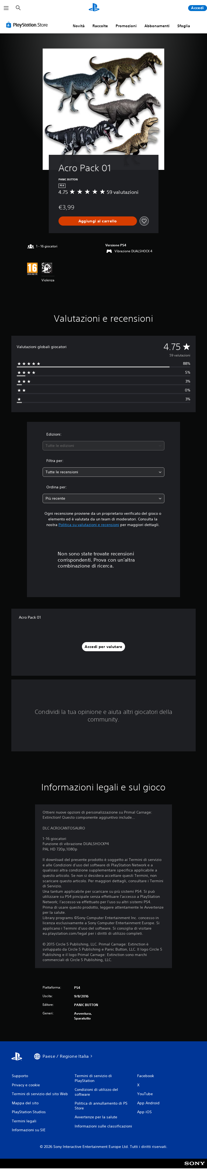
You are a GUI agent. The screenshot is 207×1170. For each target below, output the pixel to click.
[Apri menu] (6, 8)
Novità (79, 25)
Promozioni (126, 25)
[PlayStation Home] (94, 8)
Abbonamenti (157, 25)
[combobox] (103, 445)
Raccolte (100, 25)
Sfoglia (183, 25)
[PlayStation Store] (28, 24)
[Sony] (194, 1167)
